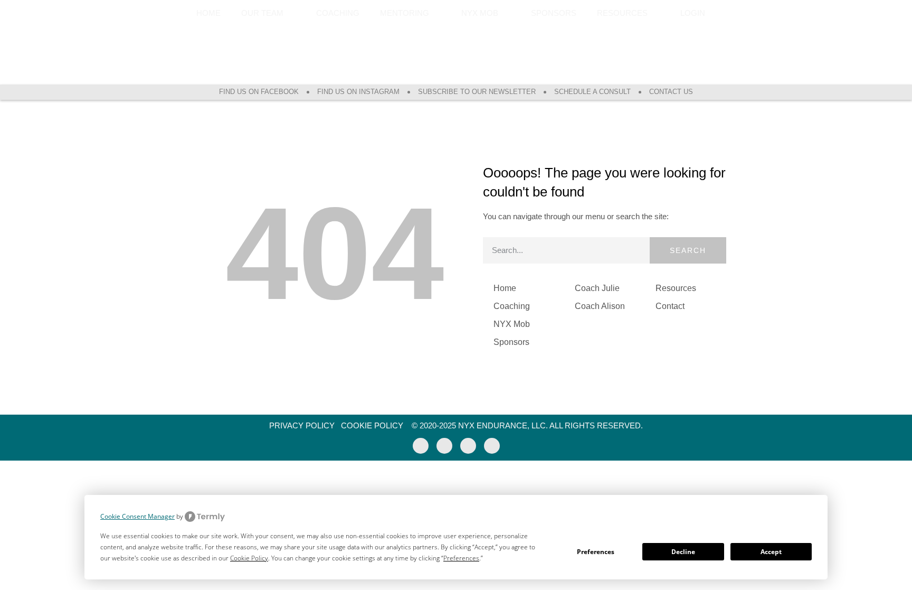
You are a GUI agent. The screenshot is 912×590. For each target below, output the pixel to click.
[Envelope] (492, 446)
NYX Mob (511, 324)
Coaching (337, 12)
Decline (683, 551)
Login (692, 12)
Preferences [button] (461, 558)
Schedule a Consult (592, 92)
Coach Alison (600, 306)
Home (208, 12)
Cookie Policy (372, 425)
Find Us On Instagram (358, 92)
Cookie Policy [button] (249, 558)
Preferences (595, 551)
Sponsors (553, 12)
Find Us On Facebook (259, 92)
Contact (670, 306)
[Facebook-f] (421, 446)
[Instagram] (444, 446)
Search (688, 250)
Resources (676, 288)
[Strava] (468, 446)
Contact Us (671, 92)
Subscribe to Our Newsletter (477, 92)
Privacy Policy (302, 425)
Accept (771, 551)
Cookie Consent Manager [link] (137, 516)
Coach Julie (597, 288)
